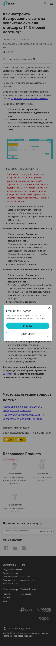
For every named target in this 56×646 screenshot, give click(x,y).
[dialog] (28, 323)
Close (49, 307)
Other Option (28, 333)
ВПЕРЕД (27, 325)
